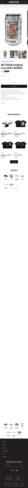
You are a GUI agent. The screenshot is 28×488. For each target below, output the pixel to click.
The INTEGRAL (22, 373)
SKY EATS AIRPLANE (22, 359)
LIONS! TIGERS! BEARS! (22, 312)
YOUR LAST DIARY (11, 428)
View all (14, 161)
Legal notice (22, 485)
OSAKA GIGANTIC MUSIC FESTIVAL (11, 342)
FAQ (4, 453)
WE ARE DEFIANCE (16, 414)
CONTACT (5, 456)
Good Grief (22, 263)
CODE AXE (22, 212)
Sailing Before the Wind (6, 351)
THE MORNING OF (17, 381)
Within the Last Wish (5, 421)
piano (17, 341)
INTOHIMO (16, 287)
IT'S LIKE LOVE (22, 287)
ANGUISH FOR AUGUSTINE (11, 196)
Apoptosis (17, 195)
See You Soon (22, 350)
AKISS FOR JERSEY (16, 188)
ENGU (16, 237)
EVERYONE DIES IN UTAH (11, 246)
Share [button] (3, 103)
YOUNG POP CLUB (6, 428)
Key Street (22, 294)
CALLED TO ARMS (11, 213)
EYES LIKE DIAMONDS (22, 245)
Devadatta (19, 435)
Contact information (15, 485)
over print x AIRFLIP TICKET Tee (19, 134)
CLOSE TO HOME (17, 213)
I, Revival (22, 279)
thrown (22, 389)
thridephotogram (17, 390)
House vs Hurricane (16, 280)
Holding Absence (6, 280)
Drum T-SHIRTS (18, 155)
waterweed (11, 413)
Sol (5, 366)
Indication (5, 287)
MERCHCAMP (9, 483)
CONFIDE (6, 221)
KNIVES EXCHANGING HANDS (11, 304)
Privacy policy (21, 483)
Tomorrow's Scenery (8, 435)
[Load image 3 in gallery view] (23, 54)
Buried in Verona (22, 205)
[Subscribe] (21, 465)
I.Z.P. (11, 294)
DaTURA (5, 229)
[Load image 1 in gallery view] (5, 54)
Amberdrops (5, 195)
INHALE (11, 287)
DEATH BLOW (22, 230)
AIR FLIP (11, 187)
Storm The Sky (11, 366)
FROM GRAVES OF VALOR (11, 264)
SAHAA (22, 341)
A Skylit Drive (16, 179)
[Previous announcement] (2, 6)
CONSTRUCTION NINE (11, 222)
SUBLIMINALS (17, 366)
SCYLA (17, 350)
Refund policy (15, 483)
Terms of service (7, 485)
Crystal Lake (22, 221)
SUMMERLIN (22, 366)
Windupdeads (22, 413)
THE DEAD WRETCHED (11, 373)
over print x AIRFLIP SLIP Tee (6, 155)
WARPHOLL (5, 413)
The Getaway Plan (16, 373)
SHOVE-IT (11, 358)
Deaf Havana (16, 229)
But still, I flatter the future (14, 436)
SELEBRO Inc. (6, 358)
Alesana (22, 187)
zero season (22, 427)
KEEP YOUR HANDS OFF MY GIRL (16, 295)
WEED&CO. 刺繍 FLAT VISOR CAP (6, 134)
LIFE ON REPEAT (11, 311)
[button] (2, 2)
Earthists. (6, 237)
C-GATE (5, 212)
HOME (4, 442)
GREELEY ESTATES (5, 272)
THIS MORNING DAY (5, 390)
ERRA (22, 237)
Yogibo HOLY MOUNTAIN (11, 421)
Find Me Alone (5, 254)
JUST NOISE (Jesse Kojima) (7, 61)
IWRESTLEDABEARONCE (6, 294)
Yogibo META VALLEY (17, 421)
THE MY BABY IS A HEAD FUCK (22, 382)
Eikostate (11, 237)
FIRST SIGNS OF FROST (17, 255)
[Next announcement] (25, 6)
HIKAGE (17, 263)
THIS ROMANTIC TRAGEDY (11, 390)
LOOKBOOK (5, 450)
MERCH (4, 447)
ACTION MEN (5, 188)
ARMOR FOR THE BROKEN (22, 196)
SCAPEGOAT (11, 350)
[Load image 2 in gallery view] (14, 54)
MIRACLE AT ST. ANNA (5, 327)
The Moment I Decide (11, 381)
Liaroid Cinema (6, 311)
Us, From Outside (6, 406)
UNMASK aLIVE (22, 398)
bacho (11, 204)
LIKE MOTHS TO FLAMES (16, 311)
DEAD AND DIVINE (11, 230)
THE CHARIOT (6, 373)
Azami (6, 204)
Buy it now (14, 86)
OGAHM (6, 341)
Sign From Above (16, 359)
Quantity (2, 75)
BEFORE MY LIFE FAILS (16, 205)
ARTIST (4, 445)
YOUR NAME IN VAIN (16, 428)
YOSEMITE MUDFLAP (22, 421)
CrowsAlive (16, 221)
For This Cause (6, 263)
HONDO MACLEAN (11, 280)
